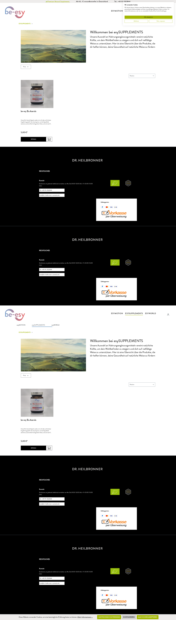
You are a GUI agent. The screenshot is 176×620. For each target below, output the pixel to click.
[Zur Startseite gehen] (15, 12)
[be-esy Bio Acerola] (37, 94)
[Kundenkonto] (168, 315)
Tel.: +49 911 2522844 (122, 1)
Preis (24, 67)
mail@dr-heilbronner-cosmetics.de (49, 195)
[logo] (87, 160)
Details (33, 139)
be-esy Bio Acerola (28, 111)
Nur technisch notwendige (109, 617)
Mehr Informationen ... (85, 617)
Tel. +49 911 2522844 (46, 190)
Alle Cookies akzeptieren (147, 617)
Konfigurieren (129, 617)
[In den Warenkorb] (49, 139)
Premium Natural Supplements (58, 1)
